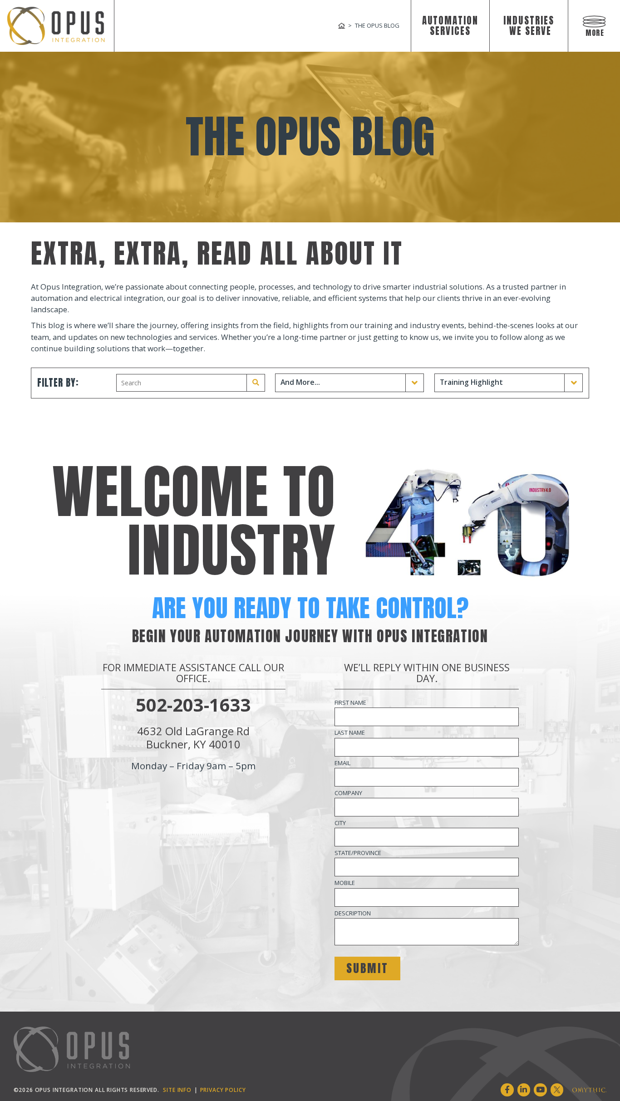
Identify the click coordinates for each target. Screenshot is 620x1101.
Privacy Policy (223, 1089)
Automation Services (450, 25)
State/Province (358, 853)
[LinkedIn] (524, 1089)
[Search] (256, 383)
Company (348, 793)
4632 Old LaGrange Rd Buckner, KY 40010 (193, 737)
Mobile (345, 883)
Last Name (350, 732)
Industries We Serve (528, 25)
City (340, 823)
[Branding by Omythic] (589, 1090)
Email (342, 763)
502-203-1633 (193, 705)
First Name (350, 702)
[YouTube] (540, 1089)
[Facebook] (507, 1089)
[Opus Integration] (56, 26)
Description (353, 913)
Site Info (177, 1089)
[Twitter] (557, 1089)
